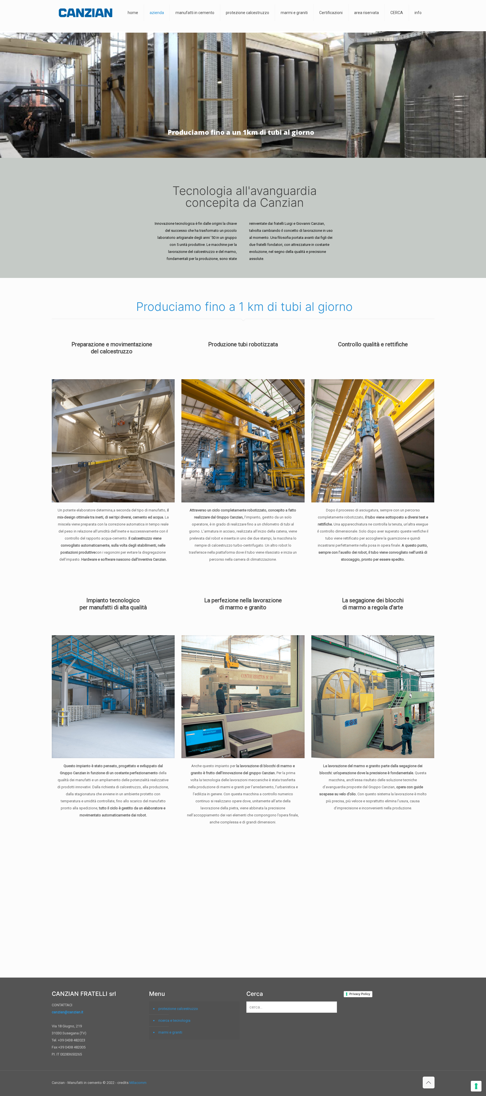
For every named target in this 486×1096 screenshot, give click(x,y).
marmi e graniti (170, 1032)
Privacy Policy (359, 994)
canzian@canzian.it (67, 1012)
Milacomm (138, 1083)
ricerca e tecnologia (174, 1020)
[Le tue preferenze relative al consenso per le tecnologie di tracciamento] (476, 1086)
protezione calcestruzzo (178, 1009)
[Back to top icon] (429, 1082)
